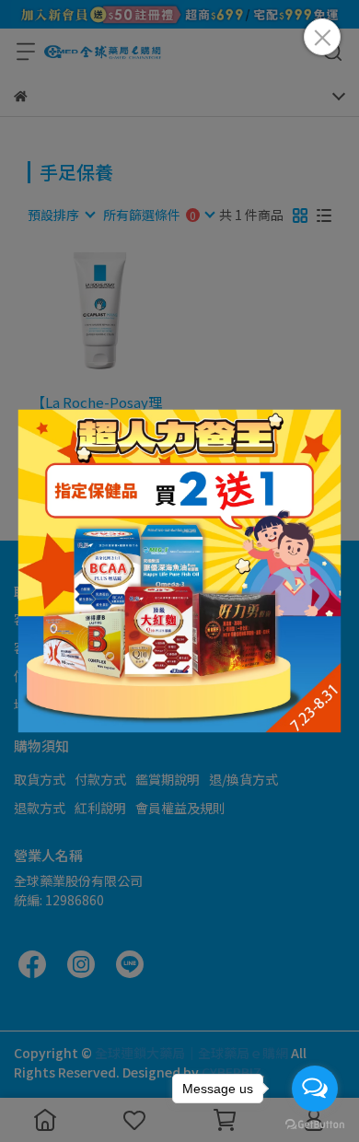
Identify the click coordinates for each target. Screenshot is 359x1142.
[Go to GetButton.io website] (314, 1123)
